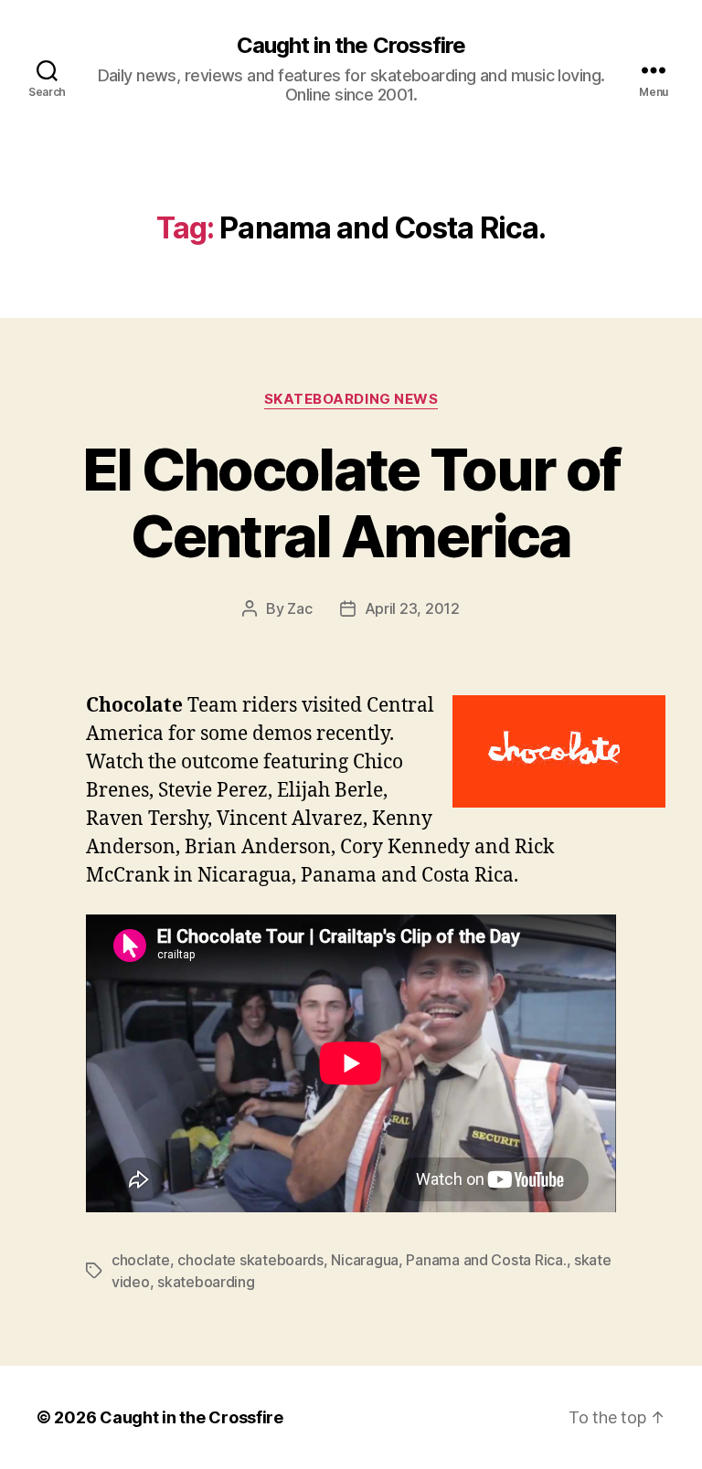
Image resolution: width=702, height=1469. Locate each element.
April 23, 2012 (412, 608)
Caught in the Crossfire (350, 46)
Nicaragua (365, 1260)
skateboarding (206, 1282)
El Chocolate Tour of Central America (351, 502)
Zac (299, 608)
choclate (141, 1260)
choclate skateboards (250, 1260)
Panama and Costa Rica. (486, 1260)
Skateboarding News (351, 399)
